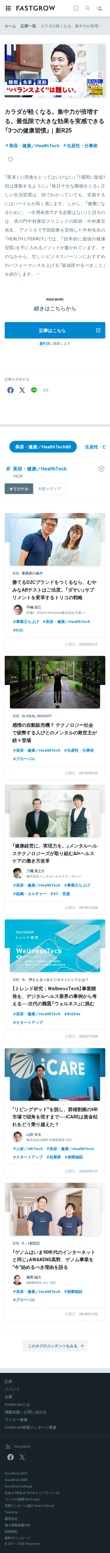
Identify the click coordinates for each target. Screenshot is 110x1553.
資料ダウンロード (18, 1537)
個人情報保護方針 (18, 1524)
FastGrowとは (17, 1404)
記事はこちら (52, 330)
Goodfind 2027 (16, 1473)
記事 (8, 1381)
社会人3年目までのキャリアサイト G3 (32, 1492)
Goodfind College (18, 1486)
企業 (8, 1396)
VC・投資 (61, 893)
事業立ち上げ (27, 621)
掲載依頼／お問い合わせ (26, 1412)
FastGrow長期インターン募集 (31, 1427)
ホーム (10, 26)
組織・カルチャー (31, 893)
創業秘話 (75, 1157)
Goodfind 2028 (16, 1479)
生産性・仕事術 (82, 145)
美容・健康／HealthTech (34, 145)
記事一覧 (28, 26)
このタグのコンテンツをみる (52, 1345)
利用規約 (11, 1531)
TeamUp (11, 1512)
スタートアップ (29, 1022)
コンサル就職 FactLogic (22, 1499)
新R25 (45, 343)
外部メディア (49, 488)
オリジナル (18, 488)
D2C (19, 630)
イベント (12, 1389)
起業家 (55, 1157)
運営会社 (11, 1518)
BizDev (73, 1013)
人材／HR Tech (29, 1148)
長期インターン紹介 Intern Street (29, 1505)
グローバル (25, 758)
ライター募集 (16, 1419)
